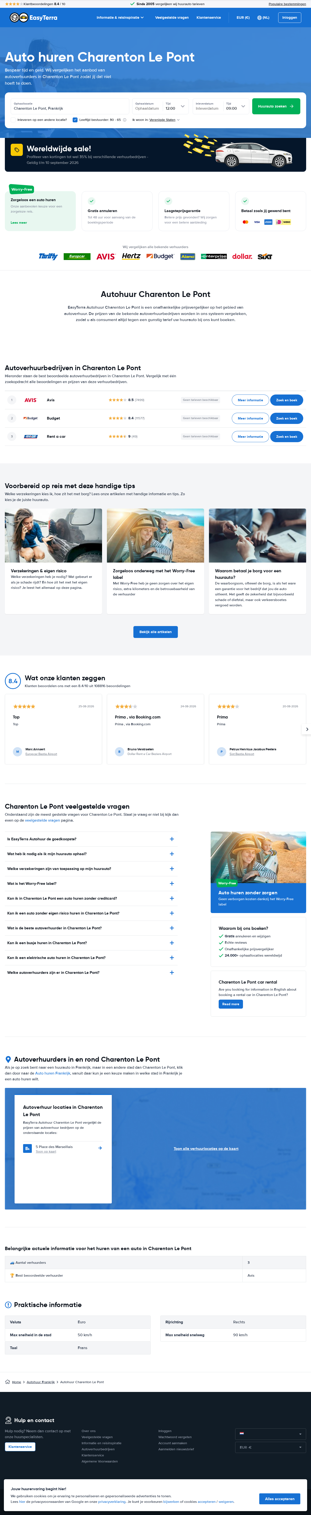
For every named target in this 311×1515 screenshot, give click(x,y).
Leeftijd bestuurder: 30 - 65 (100, 120)
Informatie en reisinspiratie (101, 1443)
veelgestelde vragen (42, 820)
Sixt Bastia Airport (242, 754)
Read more (230, 1004)
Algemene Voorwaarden (100, 1461)
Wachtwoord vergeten (175, 1437)
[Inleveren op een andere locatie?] (13, 119)
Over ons (89, 1431)
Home (16, 1382)
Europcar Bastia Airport (41, 754)
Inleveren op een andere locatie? (41, 120)
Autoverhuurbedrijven (98, 1449)
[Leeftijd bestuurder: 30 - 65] (75, 119)
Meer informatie (250, 400)
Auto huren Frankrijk (52, 1073)
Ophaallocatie (23, 103)
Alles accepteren (279, 1499)
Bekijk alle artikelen (155, 632)
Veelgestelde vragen (172, 17)
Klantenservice (209, 17)
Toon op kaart (46, 1151)
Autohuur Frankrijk (41, 1382)
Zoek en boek (286, 400)
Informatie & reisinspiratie (118, 17)
